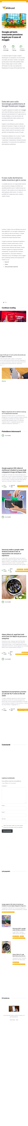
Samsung (25, 569)
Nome (3, 805)
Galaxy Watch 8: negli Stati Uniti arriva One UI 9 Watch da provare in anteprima (14, 636)
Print (6, 302)
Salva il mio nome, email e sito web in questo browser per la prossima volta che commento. (13, 826)
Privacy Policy (12, 1019)
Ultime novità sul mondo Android (23, 486)
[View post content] (14, 20)
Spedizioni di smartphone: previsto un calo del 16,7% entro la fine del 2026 (14, 694)
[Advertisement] (14, 84)
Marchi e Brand (20, 569)
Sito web (4, 818)
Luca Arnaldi (5, 50)
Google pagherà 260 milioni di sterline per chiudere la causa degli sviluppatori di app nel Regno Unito (14, 470)
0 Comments (22, 50)
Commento (4, 786)
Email (3, 812)
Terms (17, 1019)
